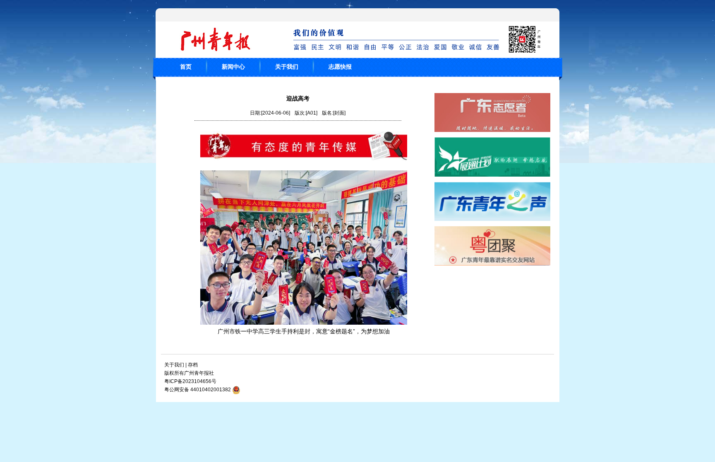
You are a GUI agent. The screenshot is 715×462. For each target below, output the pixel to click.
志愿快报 (340, 66)
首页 (186, 66)
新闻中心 (233, 66)
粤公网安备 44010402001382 (197, 390)
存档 (193, 365)
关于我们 (286, 66)
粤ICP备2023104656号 (190, 381)
